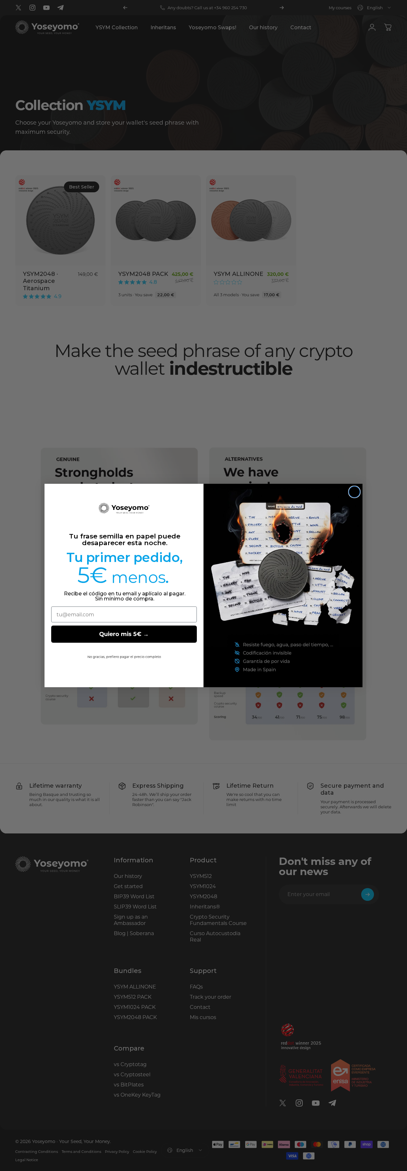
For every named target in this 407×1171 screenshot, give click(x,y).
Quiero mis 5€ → (124, 634)
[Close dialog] (354, 491)
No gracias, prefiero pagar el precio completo (124, 657)
